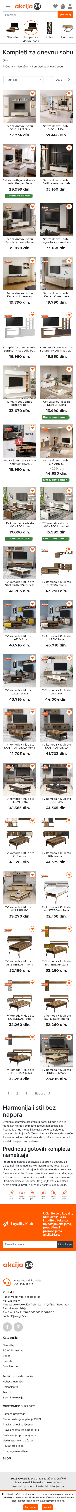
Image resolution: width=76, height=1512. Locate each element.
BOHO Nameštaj (13, 1350)
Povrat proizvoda (13, 1445)
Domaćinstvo (10, 1386)
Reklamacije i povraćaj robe (19, 1435)
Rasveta (8, 1361)
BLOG (7, 1458)
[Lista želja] (55, 6)
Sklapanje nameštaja (15, 1451)
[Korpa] (62, 6)
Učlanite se (65, 1244)
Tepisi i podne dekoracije (18, 1376)
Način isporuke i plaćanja (18, 1440)
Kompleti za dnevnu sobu (47, 66)
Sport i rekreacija (13, 1397)
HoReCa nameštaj (13, 1381)
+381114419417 (23, 1284)
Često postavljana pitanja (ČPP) (22, 1419)
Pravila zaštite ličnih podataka (21, 1429)
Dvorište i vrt (10, 1366)
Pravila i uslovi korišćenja (18, 1424)
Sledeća (39, 1093)
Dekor (6, 1355)
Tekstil (7, 1392)
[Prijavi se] (69, 6)
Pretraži (65, 15)
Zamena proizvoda (14, 1413)
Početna (8, 66)
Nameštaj (22, 66)
